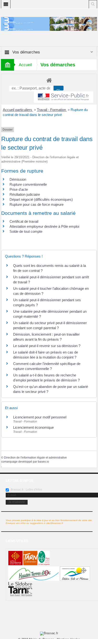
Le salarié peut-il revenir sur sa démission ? (46, 346)
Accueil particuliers (18, 110)
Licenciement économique (33, 427)
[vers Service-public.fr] (63, 97)
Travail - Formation (52, 110)
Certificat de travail (24, 221)
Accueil (25, 65)
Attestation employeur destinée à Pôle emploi (44, 226)
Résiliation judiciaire (25, 194)
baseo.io (43, 461)
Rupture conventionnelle (28, 184)
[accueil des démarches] (49, 80)
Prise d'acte (19, 189)
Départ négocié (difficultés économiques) (41, 199)
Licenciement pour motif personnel (39, 417)
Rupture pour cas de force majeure (37, 204)
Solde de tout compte (26, 231)
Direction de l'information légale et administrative (35, 457)
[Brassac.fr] (49, 27)
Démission (18, 179)
